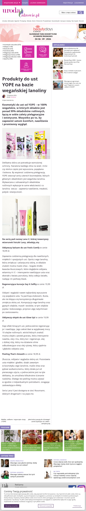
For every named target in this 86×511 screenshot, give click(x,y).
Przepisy (23, 21)
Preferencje (77, 506)
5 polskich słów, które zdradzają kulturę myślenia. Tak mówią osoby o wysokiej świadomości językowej (74, 446)
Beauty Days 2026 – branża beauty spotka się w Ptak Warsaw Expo (72, 62)
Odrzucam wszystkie (45, 506)
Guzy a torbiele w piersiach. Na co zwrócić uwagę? (72, 72)
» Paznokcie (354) (8, 51)
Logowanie (79, 3)
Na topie (75, 21)
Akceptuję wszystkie (11, 506)
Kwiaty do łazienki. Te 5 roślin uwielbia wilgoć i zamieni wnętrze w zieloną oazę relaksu (11, 447)
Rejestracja (68, 3)
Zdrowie (11, 21)
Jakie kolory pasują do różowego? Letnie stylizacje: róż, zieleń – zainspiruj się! (39, 421)
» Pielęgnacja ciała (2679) (10, 53)
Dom (34, 21)
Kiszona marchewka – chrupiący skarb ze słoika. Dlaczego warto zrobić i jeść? (52, 447)
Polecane (5, 427)
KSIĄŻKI (25, 3)
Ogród (16, 21)
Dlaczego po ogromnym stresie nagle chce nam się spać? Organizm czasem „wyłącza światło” (72, 84)
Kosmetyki (56, 21)
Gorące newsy (65, 21)
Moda (29, 21)
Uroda (4, 21)
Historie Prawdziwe (43, 21)
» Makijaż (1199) (7, 47)
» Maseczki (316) (7, 49)
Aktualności (59, 45)
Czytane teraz (7, 456)
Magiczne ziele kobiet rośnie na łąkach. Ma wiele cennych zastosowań (31, 448)
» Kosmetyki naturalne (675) (11, 45)
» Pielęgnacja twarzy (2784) (11, 55)
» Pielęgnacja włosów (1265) (11, 57)
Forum (81, 21)
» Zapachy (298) (7, 59)
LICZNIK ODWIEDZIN (37, 3)
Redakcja (13, 97)
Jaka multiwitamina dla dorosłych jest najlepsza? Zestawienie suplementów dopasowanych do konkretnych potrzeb (72, 52)
